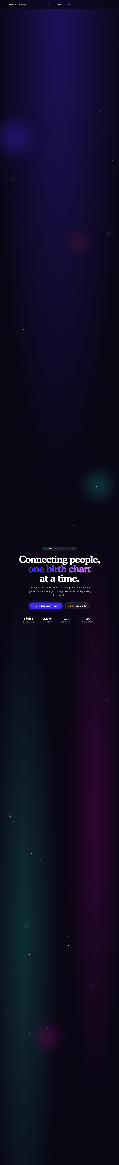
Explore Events (77, 605)
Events (59, 5)
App (51, 5)
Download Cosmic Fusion (46, 605)
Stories (70, 5)
